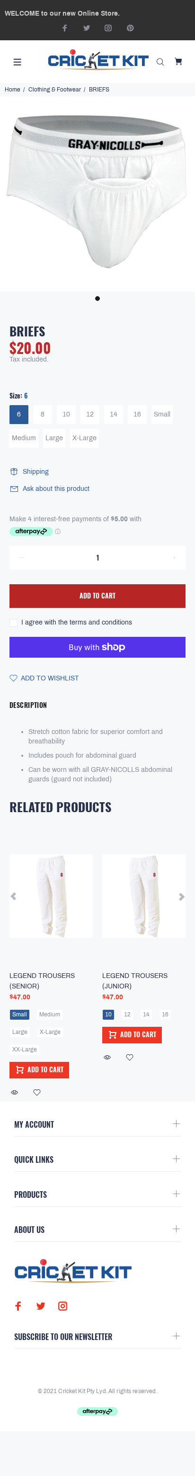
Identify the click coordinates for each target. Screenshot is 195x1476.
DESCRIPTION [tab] (28, 705)
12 (90, 414)
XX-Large (24, 1049)
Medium (24, 438)
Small (162, 414)
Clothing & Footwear (54, 89)
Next (181, 896)
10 (66, 414)
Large (54, 438)
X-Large (84, 438)
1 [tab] (97, 298)
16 (137, 414)
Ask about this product (56, 488)
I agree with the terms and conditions (76, 622)
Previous (14, 896)
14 (113, 414)
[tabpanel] (97, 193)
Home (12, 89)
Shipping (36, 471)
